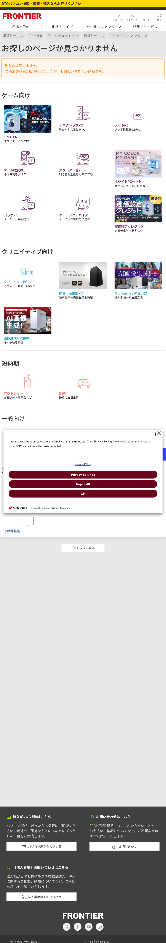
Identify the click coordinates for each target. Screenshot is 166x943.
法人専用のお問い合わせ (44, 897)
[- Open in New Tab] (66, 927)
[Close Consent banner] (159, 433)
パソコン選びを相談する (44, 846)
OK (83, 493)
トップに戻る (86, 548)
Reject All (83, 484)
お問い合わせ (128, 846)
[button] (21, 26)
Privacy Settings (83, 474)
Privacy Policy (83, 464)
